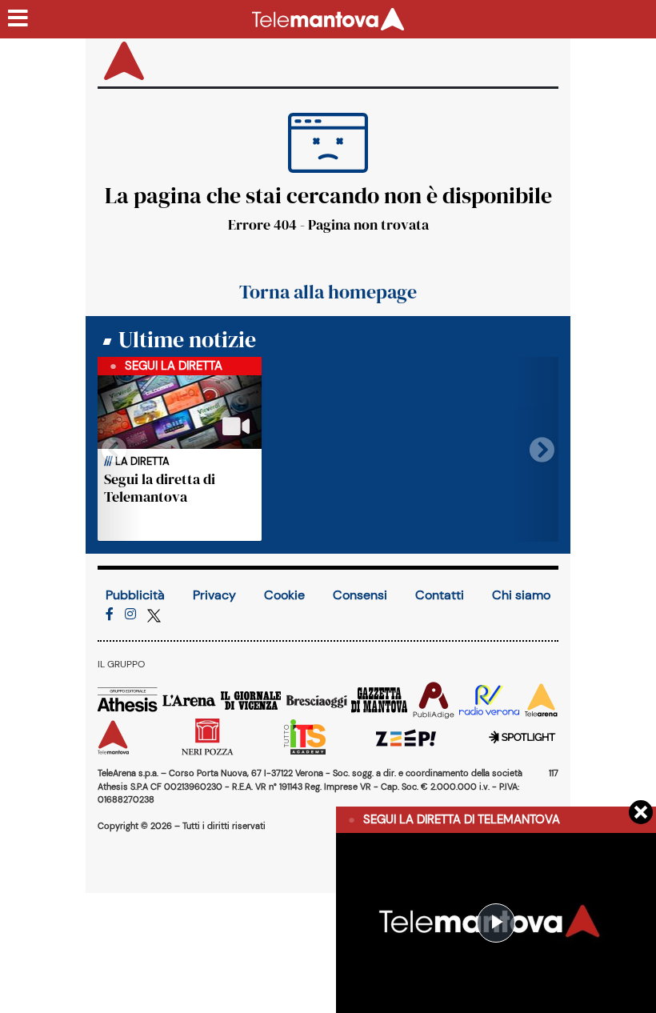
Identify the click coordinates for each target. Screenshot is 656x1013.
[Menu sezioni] (18, 19)
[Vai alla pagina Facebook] (110, 614)
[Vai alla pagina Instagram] (130, 614)
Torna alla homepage (328, 292)
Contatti (439, 595)
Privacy (214, 595)
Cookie (284, 595)
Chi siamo (521, 595)
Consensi (360, 595)
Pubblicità (135, 595)
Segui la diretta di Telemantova (159, 487)
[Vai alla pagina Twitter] (154, 614)
